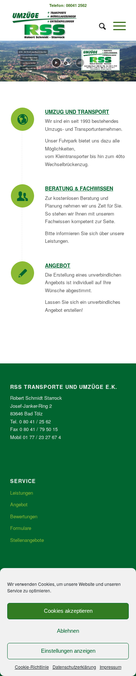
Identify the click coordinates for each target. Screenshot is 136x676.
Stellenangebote (27, 539)
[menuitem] (99, 25)
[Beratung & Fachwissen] (22, 196)
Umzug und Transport (77, 111)
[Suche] (99, 25)
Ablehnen (68, 631)
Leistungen (21, 492)
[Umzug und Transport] (22, 119)
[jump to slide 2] (70, 63)
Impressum (110, 667)
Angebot (57, 265)
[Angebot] (22, 273)
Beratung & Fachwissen (79, 188)
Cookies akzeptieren (68, 611)
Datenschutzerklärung (74, 667)
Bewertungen (23, 516)
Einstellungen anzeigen (68, 651)
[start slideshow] (56, 63)
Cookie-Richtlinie (32, 667)
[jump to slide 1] (65, 63)
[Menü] (116, 25)
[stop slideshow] (80, 63)
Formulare (20, 527)
